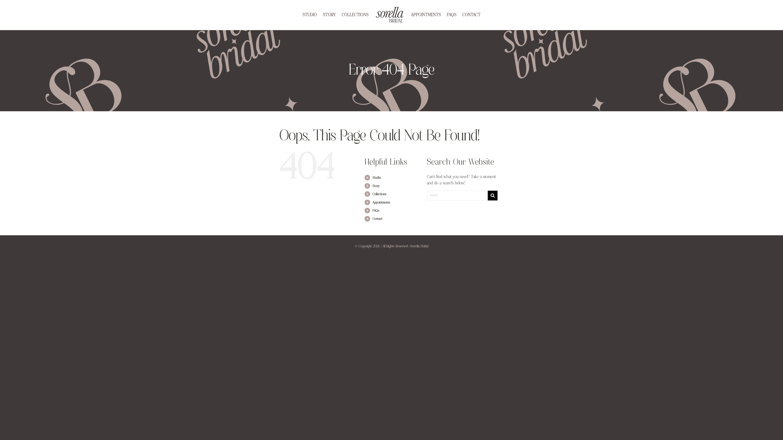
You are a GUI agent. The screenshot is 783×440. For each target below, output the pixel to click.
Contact (378, 225)
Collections (379, 200)
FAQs (376, 217)
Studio (377, 184)
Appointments (381, 209)
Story (376, 192)
